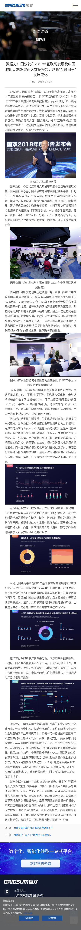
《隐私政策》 (28, 913)
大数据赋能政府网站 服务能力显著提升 (33, 828)
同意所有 (52, 918)
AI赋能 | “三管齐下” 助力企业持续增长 (32, 835)
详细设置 (29, 918)
